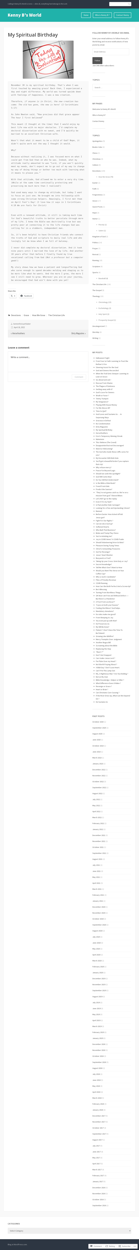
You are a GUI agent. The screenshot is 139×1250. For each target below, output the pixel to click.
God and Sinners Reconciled (107, 370)
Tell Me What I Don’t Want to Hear (109, 567)
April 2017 (96, 1163)
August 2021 (97, 859)
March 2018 (97, 1098)
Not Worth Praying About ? (106, 664)
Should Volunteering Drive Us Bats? (110, 542)
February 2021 (98, 895)
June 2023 (96, 752)
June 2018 (96, 1080)
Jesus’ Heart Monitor (104, 555)
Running (95, 260)
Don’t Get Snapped (103, 655)
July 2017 (96, 1146)
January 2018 (97, 1110)
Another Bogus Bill (103, 642)
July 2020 (96, 937)
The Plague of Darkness (105, 386)
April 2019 (96, 1020)
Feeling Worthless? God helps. (108, 608)
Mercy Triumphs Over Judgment (109, 639)
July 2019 (96, 1002)
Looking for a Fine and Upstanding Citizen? (113, 508)
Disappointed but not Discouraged (110, 445)
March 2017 (97, 1169)
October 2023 (98, 746)
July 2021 (96, 865)
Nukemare (100, 439)
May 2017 (96, 1157)
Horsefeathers (102, 433)
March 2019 (97, 1026)
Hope (94, 212)
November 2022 (98, 775)
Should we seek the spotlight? (108, 473)
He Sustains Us (102, 702)
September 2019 (99, 990)
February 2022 (98, 823)
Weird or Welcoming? (104, 448)
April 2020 (96, 954)
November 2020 (98, 913)
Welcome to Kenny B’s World (104, 109)
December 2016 (98, 1187)
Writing (95, 338)
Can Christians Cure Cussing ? (107, 692)
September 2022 (99, 787)
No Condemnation (103, 423)
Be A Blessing (101, 589)
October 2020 (98, 919)
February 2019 (98, 1032)
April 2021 (96, 883)
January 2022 (97, 829)
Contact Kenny (122, 15)
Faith (94, 189)
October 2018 (98, 1056)
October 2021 (98, 847)
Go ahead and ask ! (103, 380)
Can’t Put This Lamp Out (105, 670)
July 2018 (96, 1074)
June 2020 (96, 943)
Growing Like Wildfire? (105, 636)
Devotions (16, 315)
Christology (103, 302)
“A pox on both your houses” (107, 605)
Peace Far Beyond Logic (105, 470)
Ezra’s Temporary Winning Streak (109, 436)
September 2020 (99, 925)
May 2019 (96, 1014)
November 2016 (98, 1193)
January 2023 (97, 763)
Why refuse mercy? (103, 467)
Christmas (96, 159)
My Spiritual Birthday (104, 430)
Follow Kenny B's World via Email (110, 32)
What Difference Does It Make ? (108, 683)
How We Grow (38, 315)
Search (129, 4)
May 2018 (96, 1086)
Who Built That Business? (106, 530)
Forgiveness (97, 194)
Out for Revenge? (103, 552)
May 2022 (96, 805)
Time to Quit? (101, 411)
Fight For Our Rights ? (104, 520)
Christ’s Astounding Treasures (108, 549)
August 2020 (97, 931)
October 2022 (98, 781)
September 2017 (99, 1134)
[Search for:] (111, 87)
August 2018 (97, 1068)
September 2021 (99, 853)
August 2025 (97, 734)
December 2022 (98, 769)
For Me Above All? (103, 408)
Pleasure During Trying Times (107, 545)
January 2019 (97, 1038)
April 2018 (96, 1092)
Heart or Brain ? (102, 689)
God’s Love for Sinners (105, 392)
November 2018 (98, 1050)
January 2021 (97, 901)
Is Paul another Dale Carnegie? (108, 505)
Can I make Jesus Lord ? (105, 658)
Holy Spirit (103, 314)
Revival (95, 254)
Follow (97, 60)
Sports (95, 272)
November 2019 (98, 984)
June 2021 (96, 871)
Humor (95, 218)
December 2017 (98, 1116)
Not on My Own (102, 677)
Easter (95, 183)
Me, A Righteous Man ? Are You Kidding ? (112, 674)
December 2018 (98, 1044)
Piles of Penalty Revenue (106, 580)
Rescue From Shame (104, 383)
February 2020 (98, 966)
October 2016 (98, 1199)
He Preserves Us (102, 624)
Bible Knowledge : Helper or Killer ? (110, 680)
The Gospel (97, 290)
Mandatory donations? (105, 611)
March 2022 (97, 817)
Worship (95, 332)
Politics (95, 242)
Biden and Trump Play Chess (107, 533)
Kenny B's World (24, 15)
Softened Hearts (102, 527)
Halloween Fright (102, 358)
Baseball (102, 278)
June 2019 (96, 1008)
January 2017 (97, 1181)
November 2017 (98, 1122)
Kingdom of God (99, 236)
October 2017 (98, 1128)
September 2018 (99, 1062)
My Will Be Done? (102, 627)
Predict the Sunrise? (104, 489)
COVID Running (102, 583)
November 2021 (98, 841)
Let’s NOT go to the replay (106, 498)
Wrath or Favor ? (102, 395)
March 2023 (97, 757)
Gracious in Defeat (103, 420)
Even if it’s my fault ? (104, 502)
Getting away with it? (104, 389)
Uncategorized (98, 326)
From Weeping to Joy (104, 617)
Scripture (96, 266)
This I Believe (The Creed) (106, 442)
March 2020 (97, 960)
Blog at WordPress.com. (17, 1244)
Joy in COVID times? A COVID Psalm (110, 539)
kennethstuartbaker (22, 324)
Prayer (95, 248)
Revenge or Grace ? (104, 686)
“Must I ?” (99, 652)
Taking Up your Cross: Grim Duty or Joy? (112, 561)
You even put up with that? (106, 620)
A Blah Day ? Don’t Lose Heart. (108, 667)
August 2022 (97, 793)
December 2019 (98, 978)
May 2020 (96, 949)
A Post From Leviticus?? (105, 602)
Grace (26, 315)
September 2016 (99, 1205)
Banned (99, 511)
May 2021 (96, 877)
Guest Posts (97, 207)
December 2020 (98, 907)
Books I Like (97, 147)
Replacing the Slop (103, 649)
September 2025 (99, 728)
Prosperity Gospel (106, 320)
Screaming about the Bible (106, 645)
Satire (101, 230)
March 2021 (97, 889)
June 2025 (96, 739)
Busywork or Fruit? (103, 558)
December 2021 (98, 835)
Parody (101, 224)
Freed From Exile (102, 486)
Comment (79, 377)
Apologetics (97, 141)
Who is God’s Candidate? (106, 577)
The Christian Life (56, 315)
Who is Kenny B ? (102, 15)
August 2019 (97, 996)
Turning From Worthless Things (108, 592)
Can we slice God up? (104, 524)
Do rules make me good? (106, 614)
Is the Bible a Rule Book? (106, 483)
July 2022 (96, 799)
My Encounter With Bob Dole (107, 458)
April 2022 (96, 811)
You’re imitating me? (104, 536)
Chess (94, 153)
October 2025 (98, 722)
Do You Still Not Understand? (107, 480)
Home (86, 15)
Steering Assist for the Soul (107, 367)
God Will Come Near (104, 477)
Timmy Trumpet (102, 398)
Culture (95, 165)
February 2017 (98, 1175)
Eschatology (104, 308)
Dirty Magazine (102, 427)
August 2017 (97, 1140)
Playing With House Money (106, 405)
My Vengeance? (102, 402)
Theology (96, 296)
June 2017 (96, 1151)
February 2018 (98, 1104)
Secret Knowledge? (104, 564)
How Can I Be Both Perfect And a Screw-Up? (113, 586)
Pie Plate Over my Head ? (106, 661)
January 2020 (97, 972)
